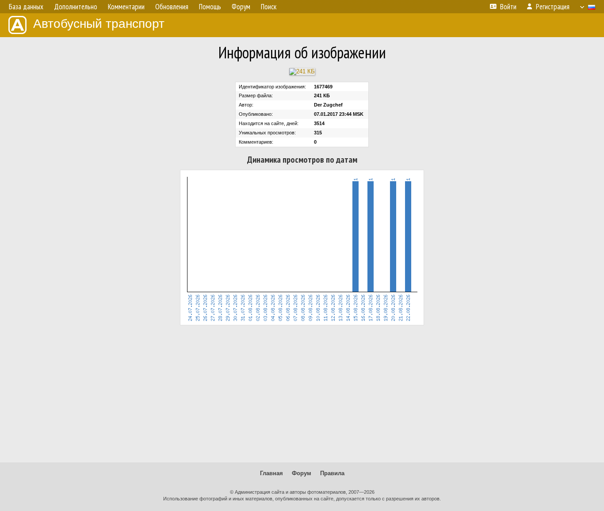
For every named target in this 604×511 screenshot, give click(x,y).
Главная (271, 473)
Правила (332, 473)
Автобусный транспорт (98, 24)
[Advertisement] (302, 394)
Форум (301, 473)
